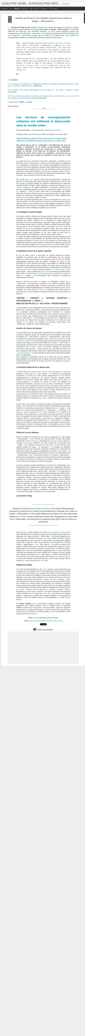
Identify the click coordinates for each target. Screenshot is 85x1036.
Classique (4, 8)
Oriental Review (55, 130)
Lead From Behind (24, 353)
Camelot (62, 269)
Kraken (53, 31)
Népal (34, 347)
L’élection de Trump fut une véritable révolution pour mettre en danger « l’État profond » (43, 19)
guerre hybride (46, 271)
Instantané (44, 8)
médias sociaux (21, 269)
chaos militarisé (43, 273)
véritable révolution (38, 27)
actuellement (61, 339)
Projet (56, 269)
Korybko (49, 621)
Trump (60, 621)
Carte (11, 8)
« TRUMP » (21, 102)
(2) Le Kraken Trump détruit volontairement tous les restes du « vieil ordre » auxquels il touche (43, 90)
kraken (55, 621)
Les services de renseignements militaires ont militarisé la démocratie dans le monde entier (43, 36)
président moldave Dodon (26, 341)
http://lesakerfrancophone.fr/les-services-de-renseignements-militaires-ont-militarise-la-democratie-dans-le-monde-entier (41, 139)
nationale (53, 441)
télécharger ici (32, 614)
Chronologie (53, 8)
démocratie (33, 621)
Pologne (35, 441)
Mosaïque (25, 8)
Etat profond (42, 621)
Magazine (17, 8)
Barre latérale (34, 8)
